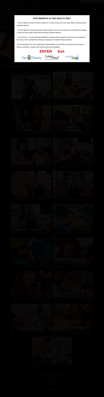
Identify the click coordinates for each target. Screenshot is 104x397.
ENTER (46, 51)
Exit (61, 51)
